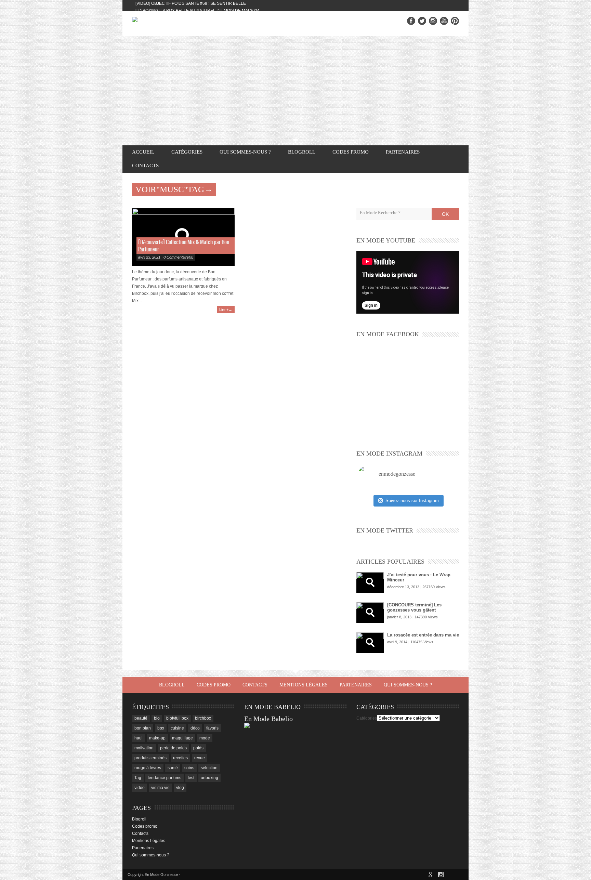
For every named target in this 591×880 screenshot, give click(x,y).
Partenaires (403, 152)
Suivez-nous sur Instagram (412, 500)
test (191, 777)
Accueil (143, 152)
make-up (157, 738)
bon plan (142, 728)
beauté (140, 718)
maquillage (182, 738)
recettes (180, 758)
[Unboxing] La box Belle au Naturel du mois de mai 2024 (197, 10)
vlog (180, 787)
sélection (209, 767)
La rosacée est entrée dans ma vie (423, 635)
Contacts (145, 165)
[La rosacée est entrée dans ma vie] (370, 642)
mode (204, 738)
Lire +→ (225, 309)
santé (173, 767)
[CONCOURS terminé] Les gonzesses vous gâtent (414, 607)
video (139, 787)
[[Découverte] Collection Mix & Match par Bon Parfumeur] (183, 237)
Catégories (366, 718)
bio (157, 718)
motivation (144, 748)
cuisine (177, 728)
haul (138, 738)
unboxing (209, 777)
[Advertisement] (295, 87)
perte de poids (173, 748)
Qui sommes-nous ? (245, 152)
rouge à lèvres (147, 767)
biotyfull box (177, 718)
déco (195, 728)
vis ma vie (160, 787)
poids (198, 748)
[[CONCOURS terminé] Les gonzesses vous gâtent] (370, 612)
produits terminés (150, 758)
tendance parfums (164, 777)
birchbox (203, 718)
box (160, 728)
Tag (137, 777)
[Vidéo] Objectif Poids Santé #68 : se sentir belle (190, 3)
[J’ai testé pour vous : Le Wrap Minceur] (370, 582)
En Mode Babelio (268, 718)
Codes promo (350, 152)
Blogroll (301, 152)
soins (189, 767)
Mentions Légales (303, 684)
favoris (212, 728)
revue (199, 758)
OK (445, 214)
